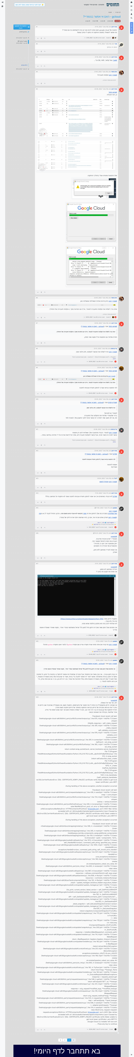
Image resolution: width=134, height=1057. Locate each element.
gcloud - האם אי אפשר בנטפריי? (92, 326)
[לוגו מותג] (113, 4)
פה (40, 513)
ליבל (115, 367)
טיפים (114, 358)
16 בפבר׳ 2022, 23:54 (103, 478)
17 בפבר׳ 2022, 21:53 (102, 641)
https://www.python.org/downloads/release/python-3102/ (81, 619)
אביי (115, 44)
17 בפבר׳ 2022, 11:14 (101, 493)
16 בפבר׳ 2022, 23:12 (100, 348)
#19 (37, 660)
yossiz (115, 508)
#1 (36, 26)
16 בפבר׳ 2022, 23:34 (103, 367)
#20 (37, 697)
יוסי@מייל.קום (110, 522)
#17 (37, 563)
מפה (84, 513)
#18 (37, 641)
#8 (37, 348)
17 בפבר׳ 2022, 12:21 (101, 533)
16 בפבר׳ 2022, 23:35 (101, 399)
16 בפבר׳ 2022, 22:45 (100, 298)
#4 (37, 71)
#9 (37, 367)
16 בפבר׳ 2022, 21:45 (100, 71)
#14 (37, 493)
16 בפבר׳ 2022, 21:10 (101, 26)
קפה (99, 522)
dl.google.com (93, 809)
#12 (37, 450)
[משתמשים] (131, 14)
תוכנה (117, 21)
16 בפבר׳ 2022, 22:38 (101, 89)
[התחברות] (2, 2)
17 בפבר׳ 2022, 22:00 (102, 660)
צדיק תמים (114, 348)
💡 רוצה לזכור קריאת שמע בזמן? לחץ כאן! (29, 5)
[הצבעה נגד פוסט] (38, 38)
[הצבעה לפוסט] (45, 38)
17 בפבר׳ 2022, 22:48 (101, 697)
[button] (131, 1054)
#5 (37, 89)
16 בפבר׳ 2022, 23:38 (100, 429)
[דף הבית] (131, 2)
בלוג (103, 522)
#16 (37, 533)
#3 (37, 57)
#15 (37, 508)
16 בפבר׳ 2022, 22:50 (101, 323)
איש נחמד (114, 71)
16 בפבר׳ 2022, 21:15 (104, 44)
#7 (37, 323)
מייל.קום (96, 524)
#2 (37, 44)
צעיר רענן (114, 26)
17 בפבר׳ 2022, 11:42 (102, 508)
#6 (37, 298)
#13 (37, 478)
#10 (37, 399)
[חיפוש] (131, 18)
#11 (37, 429)
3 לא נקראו (24, 65)
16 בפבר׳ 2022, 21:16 (101, 57)
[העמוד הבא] (60, 1040)
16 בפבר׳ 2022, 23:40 (101, 450)
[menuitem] (2, 2)
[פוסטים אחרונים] (131, 10)
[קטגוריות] (131, 6)
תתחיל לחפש (104, 482)
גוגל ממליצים (112, 513)
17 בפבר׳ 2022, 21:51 (101, 563)
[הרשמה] (2, 6)
